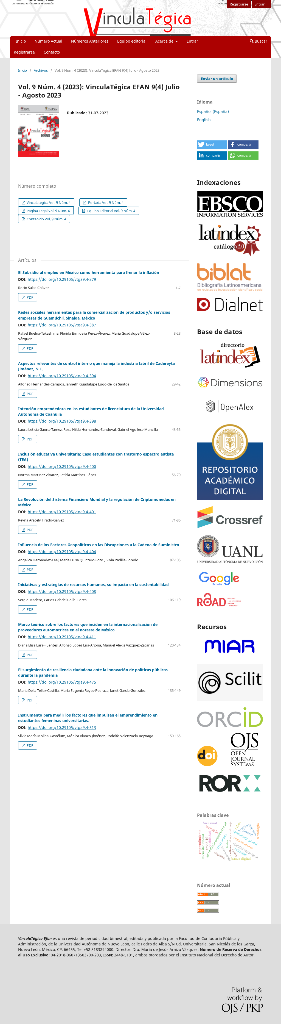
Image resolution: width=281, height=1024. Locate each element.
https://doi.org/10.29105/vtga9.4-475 (62, 682)
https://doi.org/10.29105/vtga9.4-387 (62, 325)
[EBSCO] (230, 216)
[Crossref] (230, 526)
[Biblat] (230, 289)
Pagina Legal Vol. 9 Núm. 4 (48, 210)
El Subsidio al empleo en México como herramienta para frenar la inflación (88, 272)
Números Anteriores (89, 41)
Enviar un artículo (217, 78)
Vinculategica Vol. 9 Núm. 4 (48, 202)
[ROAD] (219, 604)
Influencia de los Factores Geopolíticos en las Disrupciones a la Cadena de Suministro (98, 544)
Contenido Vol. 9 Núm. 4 (46, 219)
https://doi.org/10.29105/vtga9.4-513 (62, 727)
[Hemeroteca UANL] (230, 562)
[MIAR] (230, 656)
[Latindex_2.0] (230, 255)
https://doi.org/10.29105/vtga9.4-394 (62, 375)
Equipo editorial (132, 41)
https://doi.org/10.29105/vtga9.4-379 (62, 279)
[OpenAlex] (230, 415)
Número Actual (48, 41)
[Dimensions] (230, 387)
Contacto (52, 52)
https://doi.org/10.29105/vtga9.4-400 (62, 466)
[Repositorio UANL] (230, 498)
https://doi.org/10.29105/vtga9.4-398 (62, 421)
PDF (29, 297)
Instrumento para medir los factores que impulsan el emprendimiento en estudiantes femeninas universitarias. (88, 717)
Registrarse (24, 52)
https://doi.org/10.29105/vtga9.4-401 (62, 511)
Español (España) (213, 111)
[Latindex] (230, 368)
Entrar (192, 41)
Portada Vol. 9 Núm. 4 (105, 202)
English (204, 119)
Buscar (260, 41)
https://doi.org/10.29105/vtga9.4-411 (62, 636)
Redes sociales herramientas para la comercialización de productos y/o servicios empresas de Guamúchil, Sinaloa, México (94, 315)
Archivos (41, 70)
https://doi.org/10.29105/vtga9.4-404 (62, 551)
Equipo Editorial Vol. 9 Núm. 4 (110, 210)
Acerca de (165, 41)
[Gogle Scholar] (219, 585)
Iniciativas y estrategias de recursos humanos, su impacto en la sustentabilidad (93, 584)
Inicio (21, 41)
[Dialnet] (230, 309)
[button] (212, 144)
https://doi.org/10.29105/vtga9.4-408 (62, 591)
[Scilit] (230, 699)
